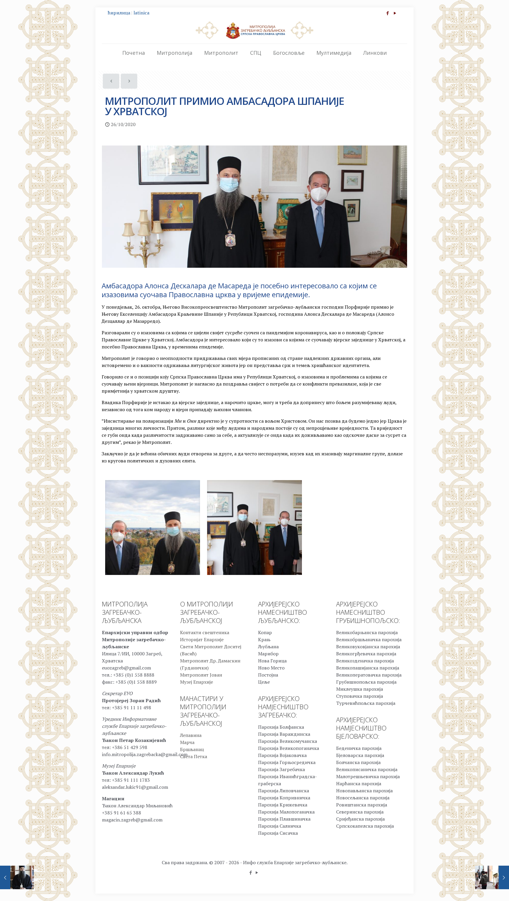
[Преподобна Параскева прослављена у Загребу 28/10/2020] (492, 877)
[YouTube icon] (395, 13)
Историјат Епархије (202, 639)
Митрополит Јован (201, 675)
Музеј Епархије (196, 682)
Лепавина (190, 735)
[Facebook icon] (387, 13)
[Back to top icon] (481, 889)
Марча (187, 742)
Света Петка (193, 756)
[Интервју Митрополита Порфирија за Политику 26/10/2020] (17, 877)
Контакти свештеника (204, 632)
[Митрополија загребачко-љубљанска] (254, 30)
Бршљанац (192, 749)
